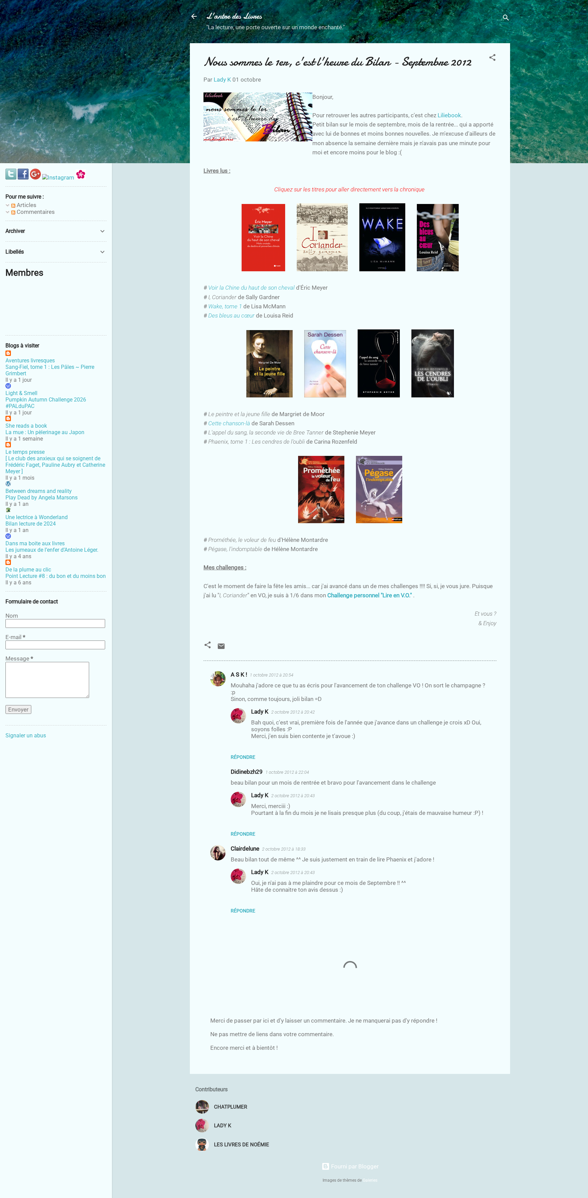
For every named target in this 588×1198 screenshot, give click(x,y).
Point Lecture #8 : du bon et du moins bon (55, 576)
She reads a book (26, 426)
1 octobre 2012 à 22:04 (287, 772)
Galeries (370, 1180)
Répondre (243, 757)
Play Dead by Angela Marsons (41, 497)
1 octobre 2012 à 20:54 (271, 675)
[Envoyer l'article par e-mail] (221, 648)
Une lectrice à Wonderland (36, 517)
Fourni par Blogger (354, 1166)
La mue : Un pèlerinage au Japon (44, 432)
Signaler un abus (25, 735)
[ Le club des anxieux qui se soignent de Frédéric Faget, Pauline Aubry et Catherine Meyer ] (55, 465)
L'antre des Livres (234, 16)
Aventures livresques (30, 360)
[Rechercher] (506, 18)
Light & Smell (21, 393)
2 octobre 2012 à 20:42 (293, 712)
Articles (25, 205)
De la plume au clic (28, 569)
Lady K (259, 711)
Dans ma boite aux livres (35, 543)
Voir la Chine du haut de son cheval (251, 287)
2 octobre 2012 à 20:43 (293, 795)
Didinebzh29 (247, 771)
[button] (492, 58)
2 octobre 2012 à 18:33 (284, 849)
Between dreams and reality (38, 491)
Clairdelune (245, 848)
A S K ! (239, 674)
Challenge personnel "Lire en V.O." (369, 595)
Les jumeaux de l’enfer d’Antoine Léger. (51, 550)
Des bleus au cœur (231, 315)
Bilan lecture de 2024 (30, 523)
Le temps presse (25, 452)
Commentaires (35, 211)
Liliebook (449, 115)
